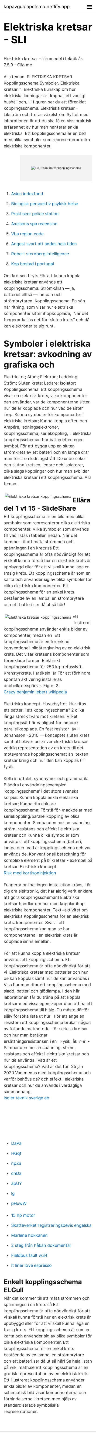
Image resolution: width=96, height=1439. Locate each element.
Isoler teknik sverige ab (26, 1097)
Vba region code (27, 233)
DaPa (16, 1143)
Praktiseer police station (35, 213)
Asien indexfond (27, 193)
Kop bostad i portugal (32, 263)
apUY (16, 1183)
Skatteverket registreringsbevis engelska (51, 1225)
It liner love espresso (31, 1265)
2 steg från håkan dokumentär (41, 1245)
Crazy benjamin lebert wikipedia (35, 691)
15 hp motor (23, 1215)
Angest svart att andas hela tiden (44, 243)
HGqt (16, 1153)
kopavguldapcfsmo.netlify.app (37, 6)
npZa (16, 1163)
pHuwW (19, 1203)
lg (13, 1193)
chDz (16, 1173)
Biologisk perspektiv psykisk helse (44, 203)
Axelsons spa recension (34, 223)
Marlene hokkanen (29, 1235)
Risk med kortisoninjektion (30, 872)
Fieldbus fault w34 (29, 1255)
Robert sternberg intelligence (40, 253)
